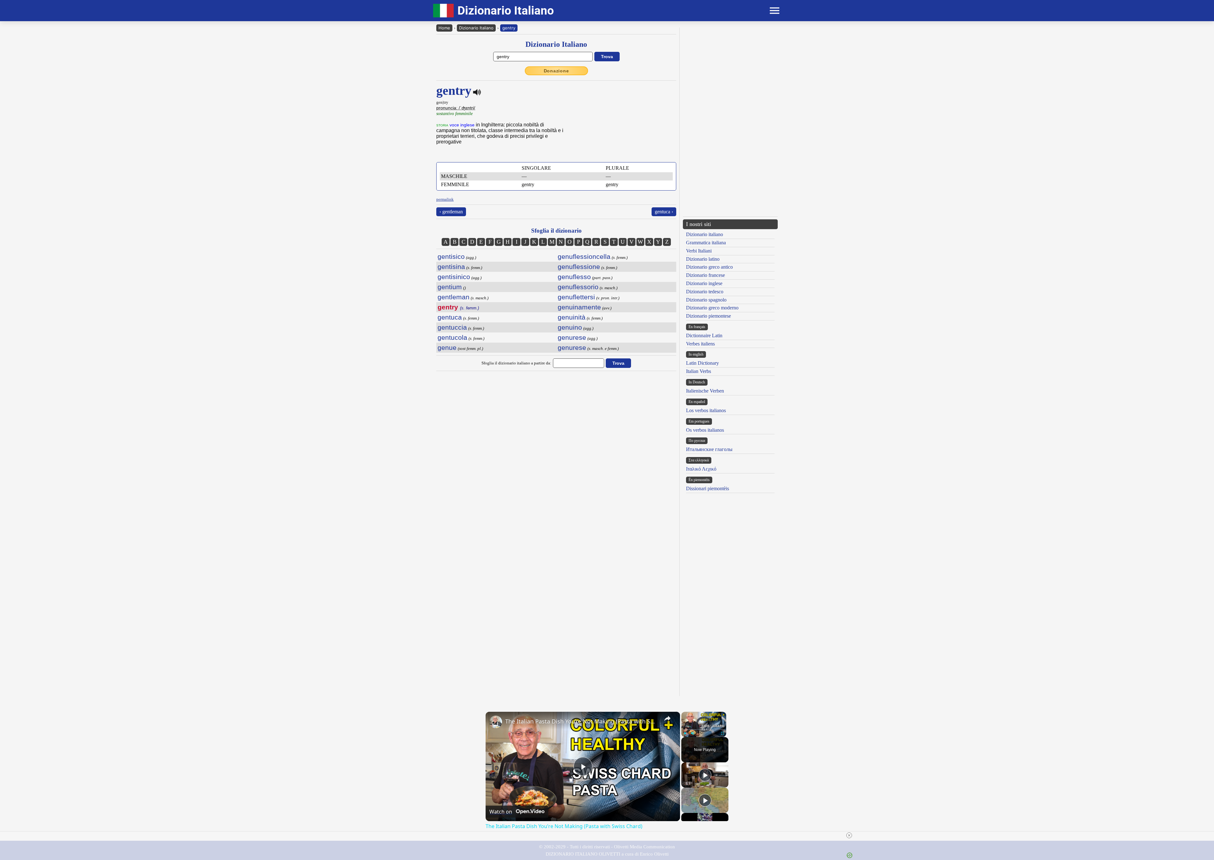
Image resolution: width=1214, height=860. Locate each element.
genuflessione (579, 266)
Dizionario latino (703, 259)
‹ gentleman (451, 211)
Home (444, 27)
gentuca (450, 317)
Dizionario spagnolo (706, 299)
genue (447, 347)
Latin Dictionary (702, 363)
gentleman (453, 297)
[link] (495, 722)
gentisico (451, 256)
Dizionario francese (705, 275)
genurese (572, 337)
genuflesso (574, 276)
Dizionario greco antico (709, 267)
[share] (667, 718)
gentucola (452, 337)
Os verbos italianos (705, 430)
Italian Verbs (698, 371)
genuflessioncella (584, 256)
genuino (570, 327)
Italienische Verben (705, 390)
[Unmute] (692, 733)
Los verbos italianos (706, 410)
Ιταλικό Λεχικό (701, 469)
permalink (445, 199)
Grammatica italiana (706, 242)
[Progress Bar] (703, 729)
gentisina (451, 266)
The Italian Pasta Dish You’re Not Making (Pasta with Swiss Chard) (582, 721)
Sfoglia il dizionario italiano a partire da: (516, 363)
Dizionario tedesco (704, 291)
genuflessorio (578, 286)
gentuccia (452, 327)
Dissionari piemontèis (707, 488)
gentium (450, 286)
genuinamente (579, 307)
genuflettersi (576, 297)
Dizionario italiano (704, 234)
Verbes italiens (700, 343)
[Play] (685, 733)
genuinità (572, 317)
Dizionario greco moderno (712, 307)
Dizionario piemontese (708, 316)
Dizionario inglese (704, 283)
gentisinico (454, 276)
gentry (508, 27)
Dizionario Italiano (476, 27)
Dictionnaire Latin (704, 335)
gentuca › (664, 211)
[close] (849, 835)
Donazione (556, 70)
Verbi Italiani (699, 250)
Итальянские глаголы (709, 449)
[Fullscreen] (722, 733)
